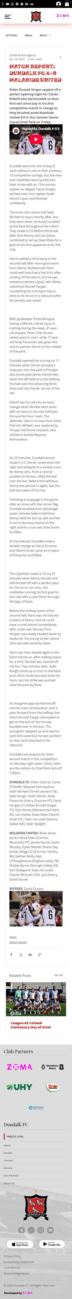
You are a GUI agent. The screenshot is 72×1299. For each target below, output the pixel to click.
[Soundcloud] (31, 4)
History (8, 1167)
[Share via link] (39, 954)
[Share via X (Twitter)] (20, 954)
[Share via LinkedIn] (30, 954)
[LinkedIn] (26, 4)
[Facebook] (17, 4)
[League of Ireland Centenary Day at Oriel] (36, 999)
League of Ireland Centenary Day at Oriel (31, 1025)
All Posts (11, 35)
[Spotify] (22, 4)
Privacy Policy (12, 1256)
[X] (2, 4)
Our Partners (11, 1175)
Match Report (18, 942)
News (28, 35)
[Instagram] (12, 4)
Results (8, 1152)
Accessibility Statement (19, 1262)
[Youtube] (7, 4)
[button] (67, 3)
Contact (8, 1160)
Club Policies (12, 1267)
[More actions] (60, 57)
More (43, 35)
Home (7, 1145)
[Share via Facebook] (11, 954)
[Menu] (7, 16)
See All (58, 975)
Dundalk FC (16, 1124)
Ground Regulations (17, 1273)
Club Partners (18, 1051)
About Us (9, 1183)
